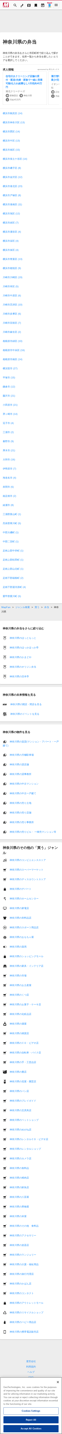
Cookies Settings (31, 1411)
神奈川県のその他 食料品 (24, 1225)
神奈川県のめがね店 (20, 1129)
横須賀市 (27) (10, 368)
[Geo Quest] (49, 5)
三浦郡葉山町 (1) (12, 514)
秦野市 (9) (8, 441)
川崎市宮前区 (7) (12, 322)
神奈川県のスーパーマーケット (26, 869)
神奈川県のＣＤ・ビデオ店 (24, 1043)
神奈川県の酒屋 (18, 1023)
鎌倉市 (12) (9, 386)
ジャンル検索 (22, 607)
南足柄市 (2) (9, 496)
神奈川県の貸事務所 (20, 774)
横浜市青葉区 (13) (12, 259)
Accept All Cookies (31, 1428)
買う (37, 607)
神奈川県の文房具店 (20, 1110)
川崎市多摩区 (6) (12, 313)
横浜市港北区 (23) (12, 186)
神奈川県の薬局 (18, 946)
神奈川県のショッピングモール (26, 956)
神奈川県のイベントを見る (24, 713)
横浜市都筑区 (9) (12, 268)
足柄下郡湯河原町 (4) (14, 587)
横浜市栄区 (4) (11, 240)
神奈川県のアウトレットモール (26, 1302)
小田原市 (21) (10, 404)
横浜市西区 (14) (11, 131)
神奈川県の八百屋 (19, 1197)
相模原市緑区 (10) (12, 341)
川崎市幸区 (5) (11, 286)
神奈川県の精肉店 (19, 1177)
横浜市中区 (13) (11, 140)
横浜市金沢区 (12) (12, 177)
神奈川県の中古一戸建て (23, 793)
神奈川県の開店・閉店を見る (26, 704)
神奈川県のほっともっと (23, 638)
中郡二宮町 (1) (11, 541)
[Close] (58, 1382)
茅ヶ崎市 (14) (10, 414)
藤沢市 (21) (9, 395)
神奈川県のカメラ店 (20, 1158)
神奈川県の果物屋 (19, 1206)
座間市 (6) (8, 486)
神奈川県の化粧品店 (20, 1014)
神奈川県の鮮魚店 (19, 1187)
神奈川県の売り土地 (20, 803)
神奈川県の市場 (18, 975)
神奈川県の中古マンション (24, 783)
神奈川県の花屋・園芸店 (23, 1081)
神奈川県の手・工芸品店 (23, 1062)
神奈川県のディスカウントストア (28, 879)
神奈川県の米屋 (18, 1216)
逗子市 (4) (8, 423)
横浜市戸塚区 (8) (12, 195)
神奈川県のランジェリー (23, 1254)
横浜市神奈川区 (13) (14, 122)
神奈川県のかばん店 (20, 1283)
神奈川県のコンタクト (22, 1293)
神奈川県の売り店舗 (20, 812)
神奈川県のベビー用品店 (23, 1322)
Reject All (31, 1420)
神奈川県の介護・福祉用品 (24, 1264)
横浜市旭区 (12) (11, 213)
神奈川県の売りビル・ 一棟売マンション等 (33, 831)
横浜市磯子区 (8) (12, 168)
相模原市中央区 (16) (14, 350)
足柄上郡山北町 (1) (13, 568)
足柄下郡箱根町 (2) (13, 578)
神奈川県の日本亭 (19, 676)
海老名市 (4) (9, 477)
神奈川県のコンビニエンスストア (28, 860)
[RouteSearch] (22, 5)
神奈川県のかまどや (20, 657)
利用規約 (31, 1366)
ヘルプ (31, 1372)
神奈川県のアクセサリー (23, 1235)
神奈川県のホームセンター (24, 898)
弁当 (46, 607)
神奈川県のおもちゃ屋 (22, 937)
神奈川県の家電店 (19, 908)
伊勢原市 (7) (9, 468)
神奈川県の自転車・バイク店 (25, 1052)
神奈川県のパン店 (19, 1091)
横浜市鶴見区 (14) (12, 113)
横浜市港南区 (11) (12, 204)
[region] (31, 1405)
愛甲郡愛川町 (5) (12, 596)
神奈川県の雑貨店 (19, 1033)
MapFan (6, 607)
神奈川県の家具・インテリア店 (26, 966)
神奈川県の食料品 (19, 1168)
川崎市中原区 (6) (12, 295)
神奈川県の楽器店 (19, 1245)
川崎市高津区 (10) (12, 304)
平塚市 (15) (9, 377)
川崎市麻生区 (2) (12, 332)
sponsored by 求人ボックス (48, 69)
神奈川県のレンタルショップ (25, 1148)
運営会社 (31, 1361)
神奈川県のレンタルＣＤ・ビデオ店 (29, 1139)
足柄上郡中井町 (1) (13, 550)
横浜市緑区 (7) (11, 222)
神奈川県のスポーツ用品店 (24, 927)
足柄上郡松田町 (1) (13, 559)
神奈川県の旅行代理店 (22, 1274)
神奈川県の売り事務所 (22, 822)
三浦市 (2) (8, 432)
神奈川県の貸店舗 (19, 764)
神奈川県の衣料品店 (20, 917)
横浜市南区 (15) (11, 149)
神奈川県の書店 (18, 1071)
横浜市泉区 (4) (11, 250)
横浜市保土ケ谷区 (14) (15, 158)
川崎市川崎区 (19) (12, 277)
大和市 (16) (9, 459)
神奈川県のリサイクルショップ (26, 1312)
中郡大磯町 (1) (11, 532)
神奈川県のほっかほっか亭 (24, 647)
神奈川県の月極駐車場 (22, 754)
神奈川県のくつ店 (19, 994)
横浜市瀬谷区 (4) (12, 231)
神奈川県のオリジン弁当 (23, 666)
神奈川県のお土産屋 (20, 985)
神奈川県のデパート (20, 889)
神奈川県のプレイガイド (23, 1100)
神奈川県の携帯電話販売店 (24, 1331)
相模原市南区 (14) (12, 359)
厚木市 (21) (9, 450)
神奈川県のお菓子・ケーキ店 (25, 1004)
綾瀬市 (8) (8, 505)
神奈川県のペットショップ (24, 1120)
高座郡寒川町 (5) (12, 523)
